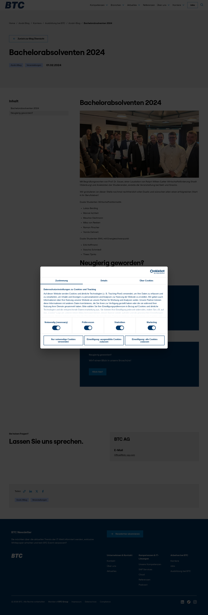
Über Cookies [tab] (146, 280)
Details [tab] (104, 280)
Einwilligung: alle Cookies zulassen (144, 340)
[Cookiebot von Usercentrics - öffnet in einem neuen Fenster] (152, 272)
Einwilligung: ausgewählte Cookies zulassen (104, 340)
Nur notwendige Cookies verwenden (63, 340)
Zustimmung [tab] (61, 280)
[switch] (88, 328)
